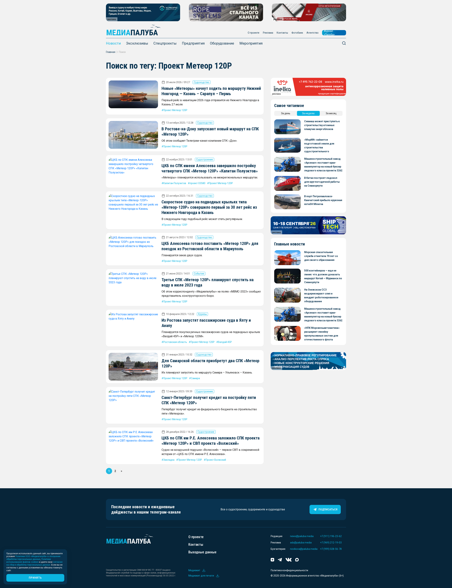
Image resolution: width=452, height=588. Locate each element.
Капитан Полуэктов (174, 183)
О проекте (253, 32)
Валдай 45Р (225, 342)
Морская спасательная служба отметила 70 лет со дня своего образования (321, 256)
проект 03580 (197, 183)
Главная (110, 52)
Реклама (268, 32)
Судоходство (201, 82)
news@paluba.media (302, 536)
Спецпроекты (165, 43)
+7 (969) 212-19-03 (331, 542)
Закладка (168, 459)
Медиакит (194, 570)
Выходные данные (202, 552)
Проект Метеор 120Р (175, 110)
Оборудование (222, 43)
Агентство (313, 32)
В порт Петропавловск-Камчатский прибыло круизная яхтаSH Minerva (323, 200)
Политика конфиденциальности (289, 570)
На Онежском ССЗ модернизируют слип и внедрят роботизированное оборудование (321, 295)
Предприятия (193, 43)
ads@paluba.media (301, 542)
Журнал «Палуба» (329, 32)
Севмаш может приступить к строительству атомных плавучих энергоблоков (322, 125)
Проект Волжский (216, 459)
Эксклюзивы (137, 43)
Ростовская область (175, 342)
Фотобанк (297, 32)
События (199, 273)
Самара (195, 378)
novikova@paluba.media (303, 549)
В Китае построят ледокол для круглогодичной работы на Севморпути (322, 181)
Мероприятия (251, 43)
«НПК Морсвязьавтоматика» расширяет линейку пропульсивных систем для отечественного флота (322, 333)
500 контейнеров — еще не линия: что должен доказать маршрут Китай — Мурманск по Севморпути (323, 276)
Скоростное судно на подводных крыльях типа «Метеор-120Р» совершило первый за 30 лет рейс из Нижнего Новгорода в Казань (209, 207)
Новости (113, 43)
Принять (35, 577)
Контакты (282, 32)
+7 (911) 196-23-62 (331, 536)
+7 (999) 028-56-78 (331, 549)
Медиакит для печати (201, 575)
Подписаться (328, 509)
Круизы (202, 314)
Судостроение (204, 159)
